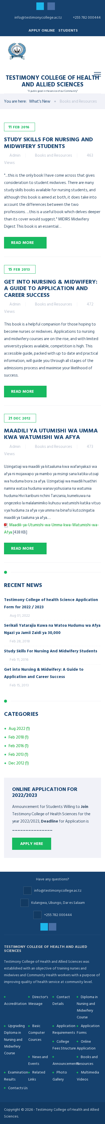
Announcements (65, 1064)
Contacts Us (17, 1088)
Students (68, 30)
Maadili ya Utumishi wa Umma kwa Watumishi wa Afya (51, 433)
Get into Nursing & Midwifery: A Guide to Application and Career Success (50, 288)
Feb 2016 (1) (19, 746)
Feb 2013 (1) (18, 754)
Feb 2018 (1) (19, 737)
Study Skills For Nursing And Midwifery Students (48, 142)
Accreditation (15, 1004)
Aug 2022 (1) (19, 728)
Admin (14, 155)
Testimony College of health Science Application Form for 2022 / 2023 (51, 603)
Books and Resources (53, 155)
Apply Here (31, 843)
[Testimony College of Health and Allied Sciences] (17, 51)
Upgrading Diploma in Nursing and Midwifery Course (14, 1039)
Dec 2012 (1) (19, 763)
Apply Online (42, 30)
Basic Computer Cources (36, 1032)
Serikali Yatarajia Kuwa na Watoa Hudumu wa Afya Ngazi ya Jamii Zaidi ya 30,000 (52, 629)
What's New (39, 101)
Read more (22, 242)
